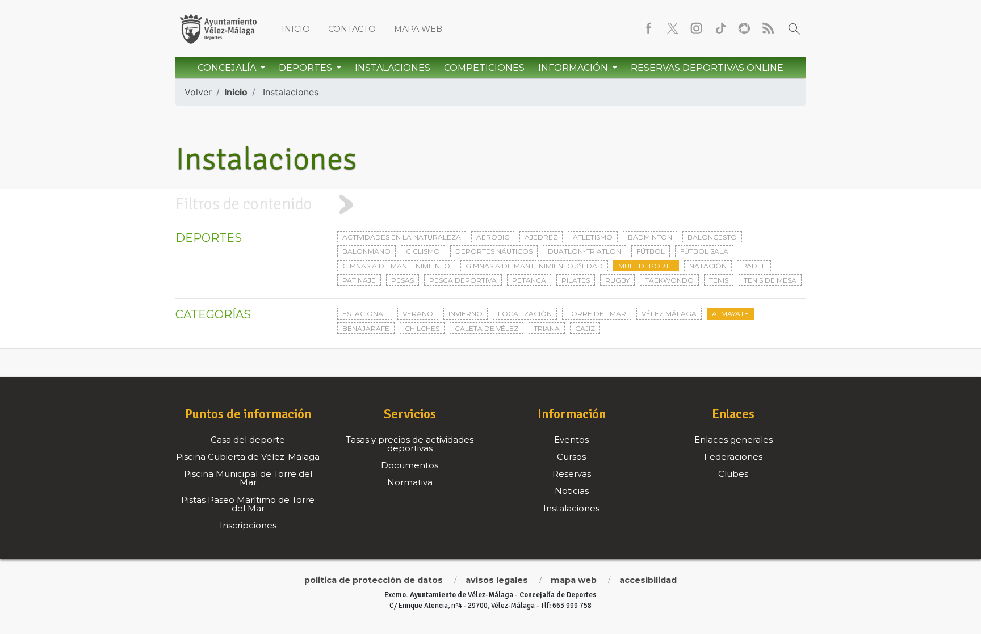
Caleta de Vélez (486, 328)
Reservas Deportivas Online (707, 67)
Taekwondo (669, 280)
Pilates (575, 280)
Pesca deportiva (463, 280)
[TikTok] (720, 28)
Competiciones (484, 67)
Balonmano (366, 251)
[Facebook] (649, 28)
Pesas (402, 280)
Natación (708, 266)
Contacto (352, 29)
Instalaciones (392, 67)
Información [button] (574, 67)
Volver (198, 92)
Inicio (296, 29)
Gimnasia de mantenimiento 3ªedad (534, 266)
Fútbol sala (704, 251)
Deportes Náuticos (494, 251)
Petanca (529, 280)
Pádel (754, 266)
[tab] (490, 204)
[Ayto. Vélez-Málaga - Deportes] (218, 28)
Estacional (364, 313)
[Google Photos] (744, 28)
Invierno (465, 313)
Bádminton (650, 237)
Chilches (422, 328)
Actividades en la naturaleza (401, 237)
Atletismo (593, 237)
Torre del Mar (596, 313)
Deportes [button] (306, 67)
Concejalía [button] (228, 67)
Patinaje (359, 280)
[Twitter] (672, 28)
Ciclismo (423, 251)
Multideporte (646, 266)
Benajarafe (365, 328)
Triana (547, 328)
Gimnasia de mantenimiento (396, 266)
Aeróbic (492, 237)
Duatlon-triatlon (584, 251)
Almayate (730, 313)
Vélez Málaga (669, 313)
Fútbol (650, 251)
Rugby (617, 280)
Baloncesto (712, 237)
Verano (418, 313)
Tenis (718, 280)
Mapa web (418, 29)
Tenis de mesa (770, 280)
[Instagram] (696, 28)
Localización (525, 313)
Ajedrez (541, 237)
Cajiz (585, 328)
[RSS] (768, 28)
